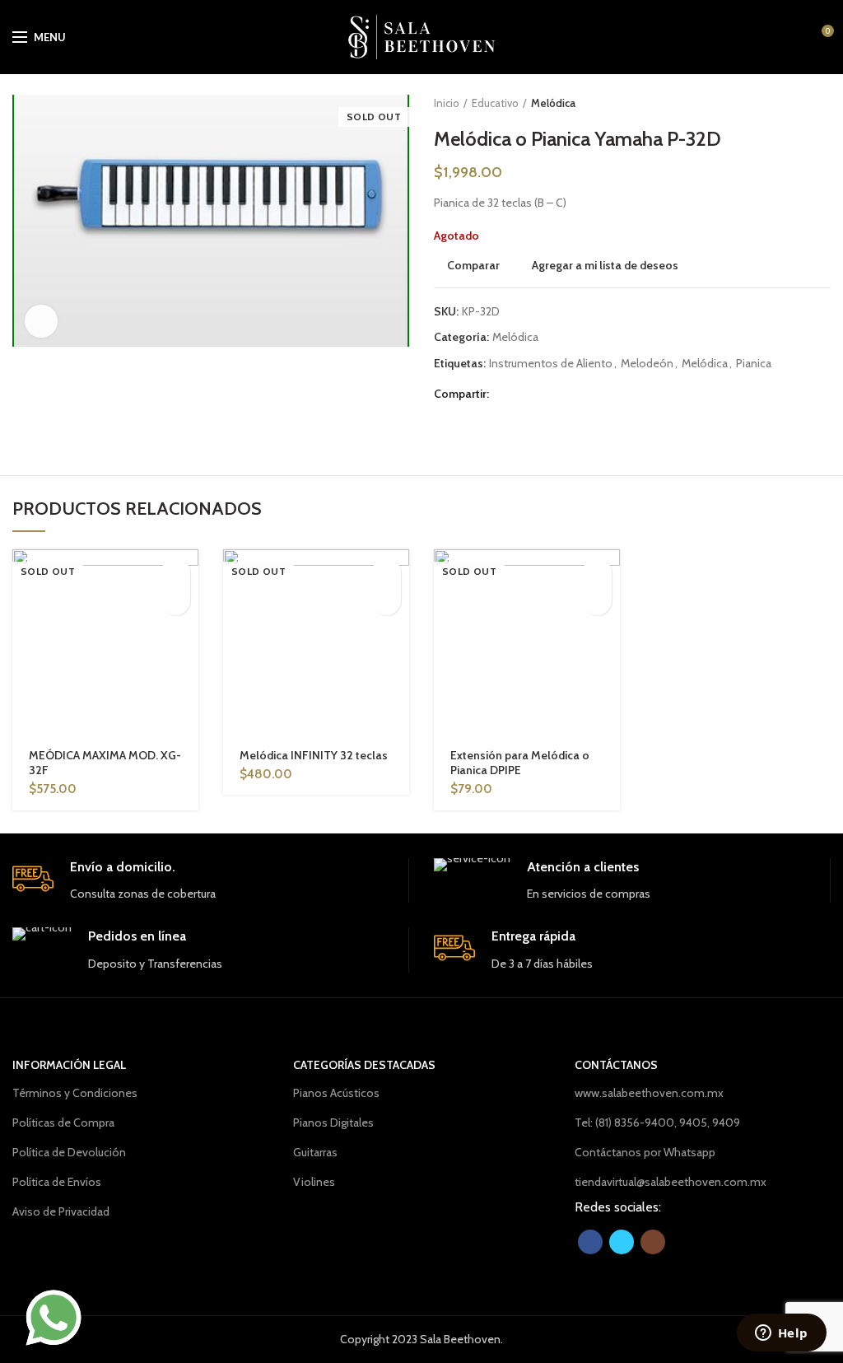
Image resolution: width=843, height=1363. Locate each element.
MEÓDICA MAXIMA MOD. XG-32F (105, 762)
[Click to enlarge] (41, 321)
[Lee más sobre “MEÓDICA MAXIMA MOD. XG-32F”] (175, 572)
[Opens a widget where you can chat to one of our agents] (781, 1334)
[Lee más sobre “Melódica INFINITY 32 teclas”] (386, 572)
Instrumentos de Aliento (550, 364)
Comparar (473, 265)
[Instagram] (652, 1242)
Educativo (495, 103)
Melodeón (647, 364)
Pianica (753, 364)
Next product (822, 103)
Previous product (789, 103)
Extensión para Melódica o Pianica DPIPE (519, 762)
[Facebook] (506, 393)
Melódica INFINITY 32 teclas (314, 755)
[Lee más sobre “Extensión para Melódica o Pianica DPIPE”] (597, 572)
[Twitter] (526, 393)
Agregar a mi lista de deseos (605, 265)
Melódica (553, 103)
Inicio (446, 103)
